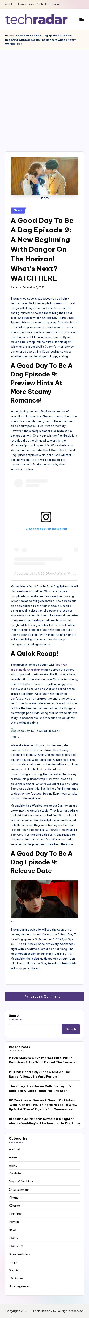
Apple (13, 1165)
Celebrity (15, 1173)
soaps (13, 1262)
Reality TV (16, 1246)
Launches (15, 1214)
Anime (13, 1157)
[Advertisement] (44, 96)
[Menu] (81, 19)
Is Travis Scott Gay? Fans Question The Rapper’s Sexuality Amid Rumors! (39, 1074)
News (18, 210)
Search (15, 1016)
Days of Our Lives (21, 1181)
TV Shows (16, 1278)
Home (9, 35)
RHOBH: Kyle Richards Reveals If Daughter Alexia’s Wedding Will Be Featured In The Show (44, 1121)
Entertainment (19, 1190)
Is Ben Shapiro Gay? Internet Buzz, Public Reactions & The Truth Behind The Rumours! (42, 1060)
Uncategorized (19, 1286)
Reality (13, 1238)
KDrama (14, 1205)
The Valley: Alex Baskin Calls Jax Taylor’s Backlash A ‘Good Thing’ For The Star (40, 1088)
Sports (14, 1270)
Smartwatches (19, 1254)
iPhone (14, 1197)
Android (14, 1149)
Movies (14, 1222)
